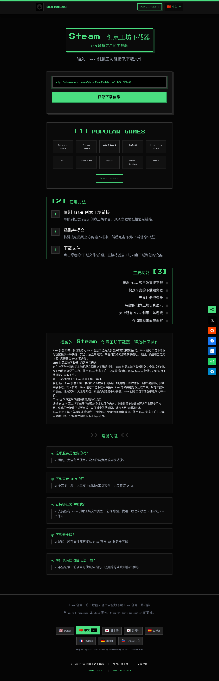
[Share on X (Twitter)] (212, 320)
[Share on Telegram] (212, 372)
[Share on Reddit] (212, 330)
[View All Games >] (149, 7)
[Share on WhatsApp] (212, 361)
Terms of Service (122, 670)
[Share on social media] (212, 309)
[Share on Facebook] (212, 341)
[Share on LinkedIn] (212, 351)
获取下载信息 (109, 97)
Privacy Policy (96, 670)
